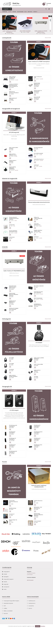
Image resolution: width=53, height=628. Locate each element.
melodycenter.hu (32, 603)
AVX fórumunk (30, 580)
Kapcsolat (30, 11)
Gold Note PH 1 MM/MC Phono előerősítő (13, 309)
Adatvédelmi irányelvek (8, 603)
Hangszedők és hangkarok (11, 108)
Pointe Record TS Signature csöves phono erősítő (12, 286)
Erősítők (5, 247)
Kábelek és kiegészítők (9, 178)
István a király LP (37, 521)
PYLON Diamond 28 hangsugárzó (13, 426)
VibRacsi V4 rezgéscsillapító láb (38, 218)
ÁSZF (5, 605)
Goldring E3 (36, 165)
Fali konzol (36, 236)
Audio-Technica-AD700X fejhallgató (39, 358)
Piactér (4, 462)
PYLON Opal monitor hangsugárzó (38, 432)
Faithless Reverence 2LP (38, 501)
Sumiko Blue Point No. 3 (39, 159)
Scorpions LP (11, 514)
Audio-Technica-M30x (38, 364)
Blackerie (7, 626)
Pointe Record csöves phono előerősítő (38, 292)
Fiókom (35, 11)
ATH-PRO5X (11, 369)
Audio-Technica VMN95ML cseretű (12, 154)
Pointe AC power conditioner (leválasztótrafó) (38, 486)
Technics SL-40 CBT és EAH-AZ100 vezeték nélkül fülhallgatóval (13, 85)
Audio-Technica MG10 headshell (13, 148)
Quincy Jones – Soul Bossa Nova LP (38, 508)
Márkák (10, 11)
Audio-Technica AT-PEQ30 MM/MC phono (41, 31)
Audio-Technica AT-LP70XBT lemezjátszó (9, 31)
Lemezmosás (12, 237)
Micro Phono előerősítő (38, 285)
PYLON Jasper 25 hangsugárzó (12, 439)
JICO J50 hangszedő (14, 132)
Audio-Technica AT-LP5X (38, 77)
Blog (25, 11)
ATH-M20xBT (39, 342)
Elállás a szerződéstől (8, 610)
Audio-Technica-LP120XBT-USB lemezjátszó (12, 77)
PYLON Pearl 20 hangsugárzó (12, 445)
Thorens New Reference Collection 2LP (13, 501)
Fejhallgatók (6, 576)
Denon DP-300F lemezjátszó (37, 98)
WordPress (15, 626)
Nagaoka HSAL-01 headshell (12, 161)
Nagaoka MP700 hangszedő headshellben (12, 168)
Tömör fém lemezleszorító (37, 224)
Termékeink (4, 11)
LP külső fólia (12, 224)
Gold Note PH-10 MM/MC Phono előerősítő (12, 301)
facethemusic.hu (32, 600)
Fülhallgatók (6, 319)
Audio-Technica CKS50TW (37, 371)
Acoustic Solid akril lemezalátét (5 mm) (13, 231)
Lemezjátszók (6, 38)
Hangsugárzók (7, 386)
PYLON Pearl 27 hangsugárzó (37, 426)
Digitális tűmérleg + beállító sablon (38, 231)
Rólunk (14, 11)
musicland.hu (31, 605)
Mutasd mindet (48, 37)
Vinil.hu (15, 3)
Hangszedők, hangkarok (8, 579)
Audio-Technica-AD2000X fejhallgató (13, 376)
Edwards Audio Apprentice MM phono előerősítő (13, 294)
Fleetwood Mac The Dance (13, 520)
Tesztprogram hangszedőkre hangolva (11, 600)
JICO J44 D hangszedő (38, 147)
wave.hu (30, 608)
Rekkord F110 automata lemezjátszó (14, 92)
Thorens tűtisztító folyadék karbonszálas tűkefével (14, 218)
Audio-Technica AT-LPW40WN (13, 99)
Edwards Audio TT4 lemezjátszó (38, 91)
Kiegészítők (6, 584)
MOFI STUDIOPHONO (38, 298)
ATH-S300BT (11, 357)
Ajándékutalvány (12, 508)
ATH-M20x (36, 376)
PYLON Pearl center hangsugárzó (38, 445)
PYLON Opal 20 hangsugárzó (12, 432)
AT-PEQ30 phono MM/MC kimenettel (38, 305)
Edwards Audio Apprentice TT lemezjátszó (37, 84)
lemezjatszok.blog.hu (31, 573)
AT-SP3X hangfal (14, 410)
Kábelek (5, 581)
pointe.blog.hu (30, 574)
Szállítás (5, 608)
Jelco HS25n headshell (25, 31)
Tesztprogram (20, 11)
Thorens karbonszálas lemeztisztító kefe (39, 202)
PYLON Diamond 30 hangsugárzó (13, 452)
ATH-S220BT (11, 363)
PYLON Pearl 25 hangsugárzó (37, 439)
